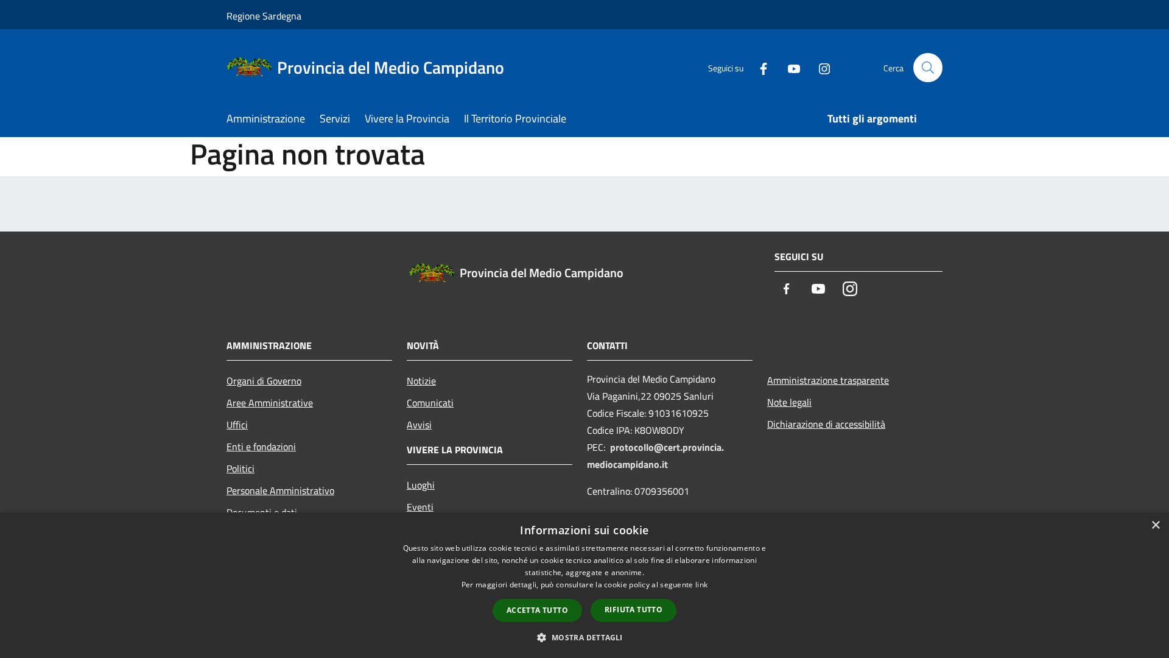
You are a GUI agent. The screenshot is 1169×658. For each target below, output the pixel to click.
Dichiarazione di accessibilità (826, 424)
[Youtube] (789, 67)
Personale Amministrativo (280, 490)
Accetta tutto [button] (537, 610)
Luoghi (421, 485)
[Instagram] (819, 67)
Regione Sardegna (263, 16)
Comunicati (430, 402)
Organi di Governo (263, 380)
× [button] (1155, 525)
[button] (584, 637)
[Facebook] (758, 67)
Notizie (421, 380)
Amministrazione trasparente (828, 380)
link (701, 584)
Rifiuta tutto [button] (633, 609)
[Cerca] (928, 67)
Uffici (237, 424)
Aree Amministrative (269, 402)
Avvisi (419, 424)
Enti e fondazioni (261, 446)
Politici (240, 468)
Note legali (789, 402)
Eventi (420, 507)
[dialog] (584, 585)
